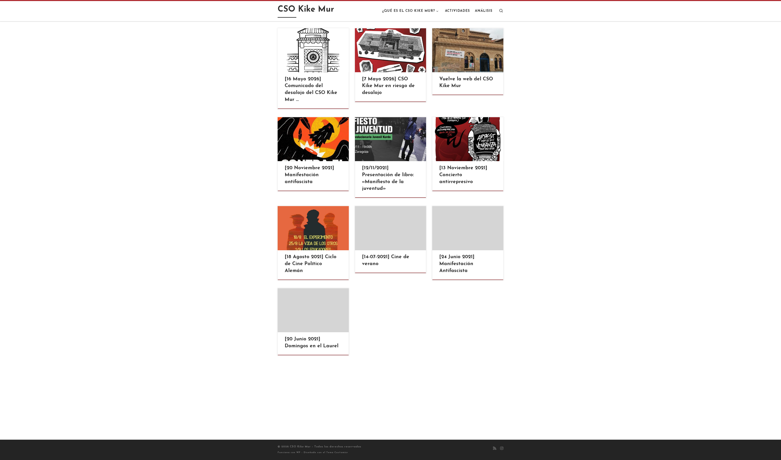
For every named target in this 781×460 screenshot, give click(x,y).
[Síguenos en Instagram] (501, 449)
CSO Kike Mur (300, 446)
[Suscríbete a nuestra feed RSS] (494, 449)
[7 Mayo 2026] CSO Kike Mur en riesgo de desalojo (388, 86)
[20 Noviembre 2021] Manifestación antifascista (309, 175)
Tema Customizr (337, 452)
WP (298, 452)
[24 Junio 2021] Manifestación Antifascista (456, 264)
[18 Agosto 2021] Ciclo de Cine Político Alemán (310, 264)
